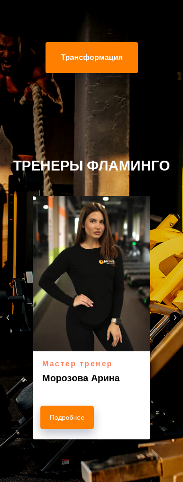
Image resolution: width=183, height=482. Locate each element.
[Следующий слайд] (175, 317)
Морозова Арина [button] (81, 378)
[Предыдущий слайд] (8, 317)
